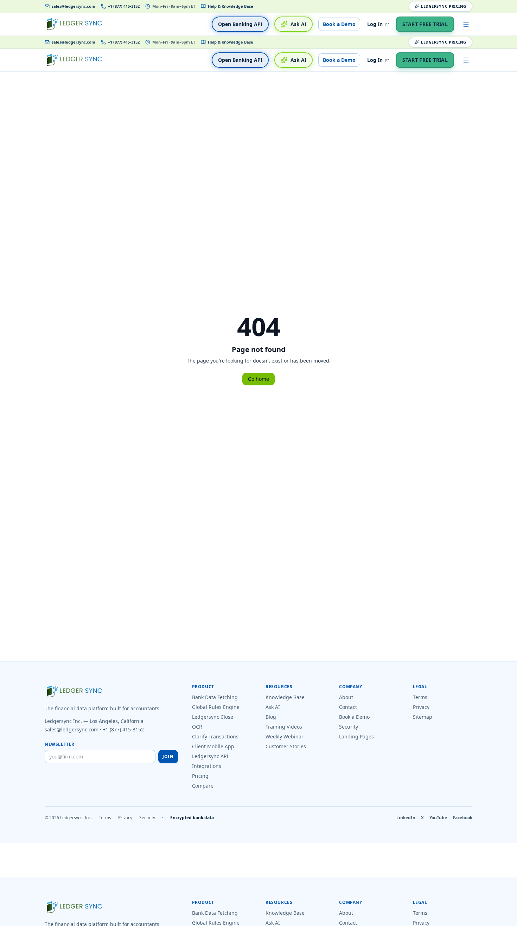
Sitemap (422, 716)
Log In (375, 24)
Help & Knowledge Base (230, 6)
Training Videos (284, 726)
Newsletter (60, 744)
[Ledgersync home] (74, 24)
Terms (420, 697)
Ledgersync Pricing (443, 6)
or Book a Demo (336, 921)
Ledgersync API (210, 756)
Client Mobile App (213, 746)
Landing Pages (356, 736)
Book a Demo (339, 24)
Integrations (206, 766)
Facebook (462, 818)
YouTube (438, 818)
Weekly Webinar (285, 736)
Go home (258, 379)
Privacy (421, 707)
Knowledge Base (285, 697)
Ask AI (298, 24)
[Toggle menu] (466, 24)
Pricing (200, 775)
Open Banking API (240, 24)
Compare (202, 785)
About (346, 697)
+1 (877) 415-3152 (124, 6)
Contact (348, 707)
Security (348, 726)
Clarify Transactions (215, 736)
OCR (197, 726)
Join (167, 756)
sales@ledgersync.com (73, 6)
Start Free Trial (425, 24)
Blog (271, 716)
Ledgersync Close (212, 716)
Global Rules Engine (216, 707)
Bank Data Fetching (215, 697)
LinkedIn (405, 818)
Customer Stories (286, 746)
